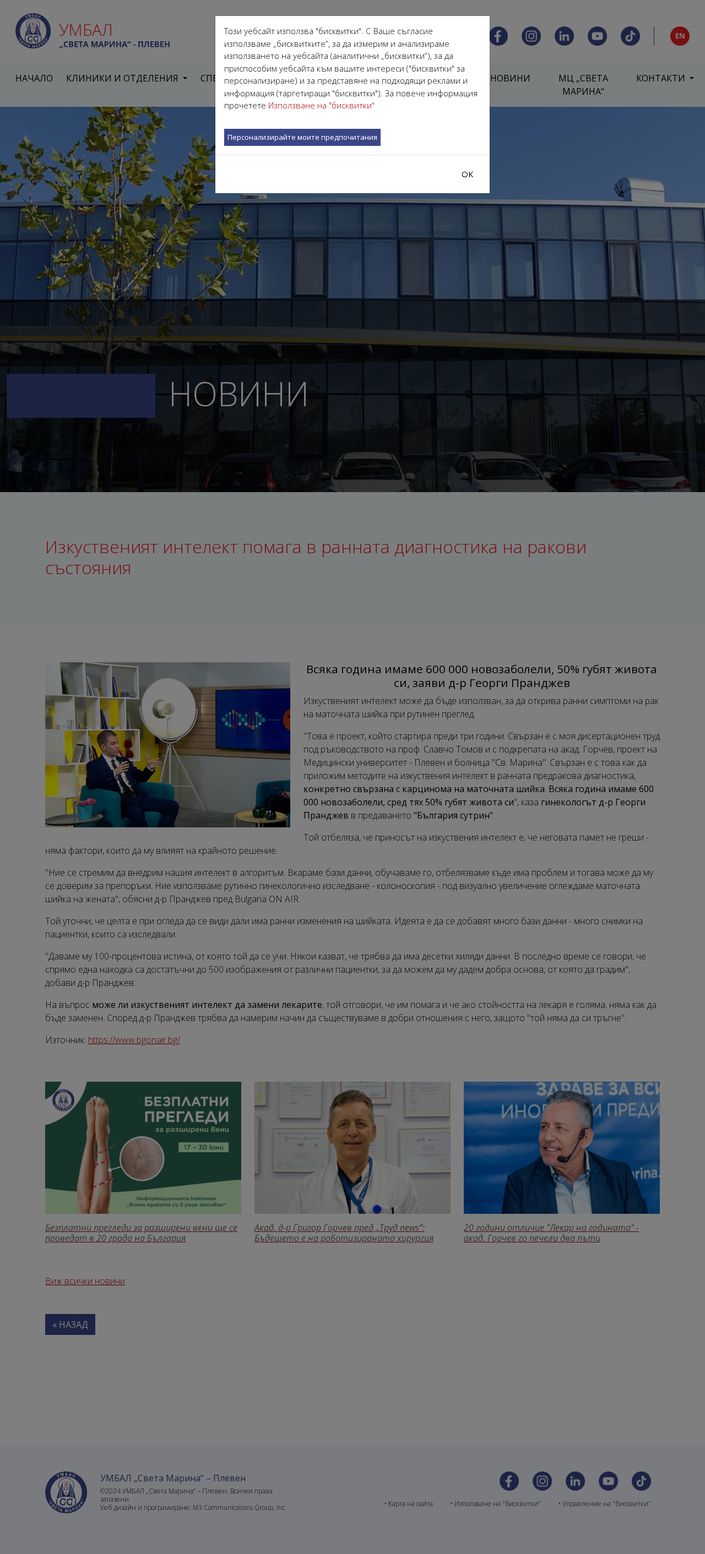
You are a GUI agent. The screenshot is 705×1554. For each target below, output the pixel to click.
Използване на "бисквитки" (321, 105)
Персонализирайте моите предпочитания (302, 137)
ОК (468, 173)
